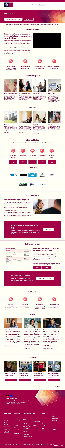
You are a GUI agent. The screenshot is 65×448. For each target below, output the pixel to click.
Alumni (43, 418)
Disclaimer (5, 445)
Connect (43, 425)
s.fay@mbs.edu (45, 264)
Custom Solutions (26, 415)
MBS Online (6, 424)
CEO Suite (15, 418)
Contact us (21, 132)
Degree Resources (7, 426)
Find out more (7, 100)
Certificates (6, 420)
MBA (5, 415)
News (53, 412)
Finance (15, 427)
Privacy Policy (10, 444)
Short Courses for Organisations (47, 24)
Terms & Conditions (15, 444)
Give (43, 428)
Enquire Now (28, 19)
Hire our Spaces (55, 418)
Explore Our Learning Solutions (13, 19)
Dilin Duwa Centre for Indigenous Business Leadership (26, 430)
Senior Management (17, 415)
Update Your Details (45, 421)
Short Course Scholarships (18, 435)
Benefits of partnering (35, 24)
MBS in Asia (57, 24)
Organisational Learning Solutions (12, 24)
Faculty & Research (50, 4)
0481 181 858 (52, 264)
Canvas (43, 415)
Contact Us (54, 422)
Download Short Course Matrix (45, 278)
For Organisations (41, 4)
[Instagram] (54, 429)
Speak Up (53, 425)
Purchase (46, 267)
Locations (34, 418)
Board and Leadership (36, 415)
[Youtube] (55, 429)
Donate (43, 430)
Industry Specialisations (24, 24)
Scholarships (7, 429)
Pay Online (54, 427)
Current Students (45, 413)
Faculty (34, 423)
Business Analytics (7, 418)
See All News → (58, 386)
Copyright (5, 444)
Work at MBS (54, 420)
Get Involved (44, 420)
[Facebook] (53, 429)
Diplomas (5, 422)
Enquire (37, 267)
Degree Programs (24, 4)
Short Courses (32, 4)
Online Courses (16, 430)
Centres (58, 4)
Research (34, 425)
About (34, 413)
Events (43, 423)
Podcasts (53, 416)
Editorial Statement (10, 445)
